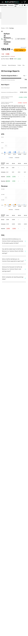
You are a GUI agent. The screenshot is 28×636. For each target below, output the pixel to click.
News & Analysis (12, 65)
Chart (24, 65)
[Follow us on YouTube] (25, 5)
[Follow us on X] (20, 5)
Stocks (3, 28)
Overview (4, 65)
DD (7, 28)
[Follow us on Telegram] (27, 5)
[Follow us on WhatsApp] (22, 5)
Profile (19, 65)
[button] (2, 2)
